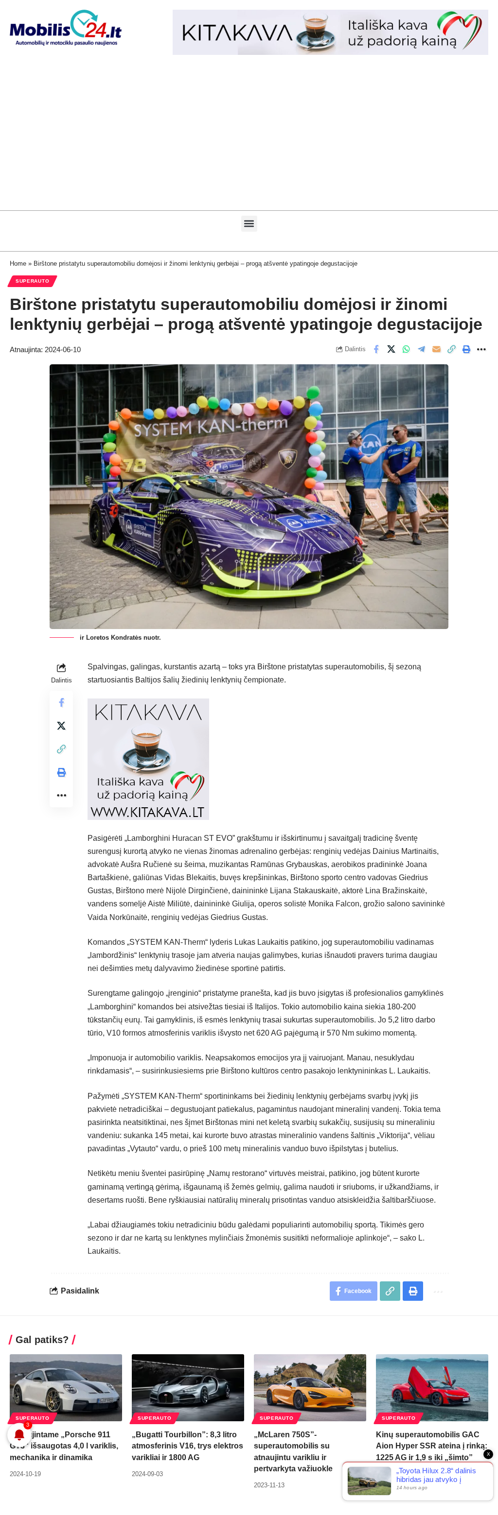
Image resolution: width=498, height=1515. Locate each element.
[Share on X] (391, 349)
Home (18, 263)
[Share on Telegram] (421, 349)
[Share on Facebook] (376, 349)
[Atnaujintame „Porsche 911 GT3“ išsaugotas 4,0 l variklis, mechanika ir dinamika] (66, 1388)
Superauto (32, 281)
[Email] (436, 349)
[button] (249, 224)
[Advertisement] (249, 137)
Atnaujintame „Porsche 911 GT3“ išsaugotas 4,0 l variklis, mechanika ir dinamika (64, 1445)
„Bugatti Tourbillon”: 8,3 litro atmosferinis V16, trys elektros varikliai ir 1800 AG (187, 1445)
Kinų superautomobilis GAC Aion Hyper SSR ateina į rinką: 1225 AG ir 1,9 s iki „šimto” (431, 1445)
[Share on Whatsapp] (406, 349)
